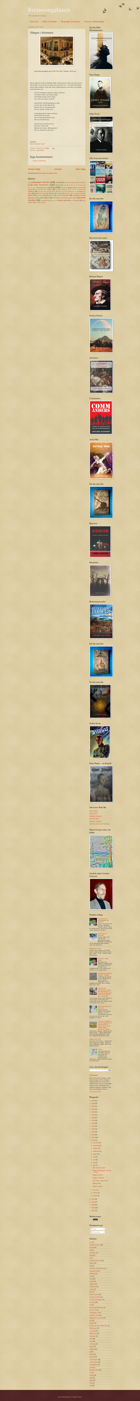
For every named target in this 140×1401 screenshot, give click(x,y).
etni (39, 191)
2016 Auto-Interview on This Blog (99, 824)
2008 (93, 1207)
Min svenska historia (99, 1168)
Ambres (100, 1049)
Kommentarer (96, 1232)
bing (52, 187)
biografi (63, 187)
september (96, 1151)
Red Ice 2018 (93, 811)
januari (95, 1195)
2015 (93, 1132)
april (94, 1165)
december (96, 1142)
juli (94, 1157)
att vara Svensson (39, 185)
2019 (93, 1120)
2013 (93, 1137)
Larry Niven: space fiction (100, 1180)
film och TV (61, 191)
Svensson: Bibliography (94, 21)
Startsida (34, 21)
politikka (41, 198)
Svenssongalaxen (49, 9)
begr (64, 185)
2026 (93, 1100)
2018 (93, 1123)
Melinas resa (50, 195)
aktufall (58, 182)
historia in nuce (93, 1315)
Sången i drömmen (98, 1178)
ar (84, 182)
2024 (93, 1106)
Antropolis (72, 182)
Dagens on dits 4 (98, 1175)
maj (94, 1162)
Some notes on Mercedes (102, 934)
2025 (93, 1103)
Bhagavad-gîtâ (31, 187)
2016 (93, 1129)
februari (95, 1193)
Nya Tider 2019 (93, 818)
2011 (93, 1199)
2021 (93, 1115)
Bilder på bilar (97, 1183)
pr (48, 198)
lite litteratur (92, 1328)
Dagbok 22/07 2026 (95, 1039)
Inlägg (94, 1229)
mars (95, 1190)
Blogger (79, 1397)
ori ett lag (82, 195)
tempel (77, 200)
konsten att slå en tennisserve (72, 193)
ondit (74, 195)
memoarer (59, 195)
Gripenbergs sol (71, 191)
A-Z (29, 182)
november (96, 1145)
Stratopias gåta (62, 200)
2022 (93, 1112)
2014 (93, 1134)
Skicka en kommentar (39, 161)
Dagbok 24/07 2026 (95, 948)
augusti (95, 1154)
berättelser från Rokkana (76, 185)
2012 (93, 1140)
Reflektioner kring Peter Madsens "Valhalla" (105, 974)
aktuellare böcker (40, 182)
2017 (93, 1126)
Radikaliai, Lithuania (95, 816)
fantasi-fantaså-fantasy (49, 191)
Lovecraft (40, 195)
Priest (54, 198)
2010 (93, 1202)
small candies (40, 150)
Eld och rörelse (46, 189)
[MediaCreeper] (93, 1220)
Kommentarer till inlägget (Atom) (47, 173)
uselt (42, 202)
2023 (93, 1109)
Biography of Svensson (70, 21)
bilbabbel (39, 187)
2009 (93, 1205)
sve (72, 200)
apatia (80, 182)
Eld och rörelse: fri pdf (37, 144)
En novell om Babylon (76, 189)
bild (46, 187)
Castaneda (79, 187)
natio (67, 195)
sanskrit (61, 198)
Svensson (95, 1075)
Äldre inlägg (80, 169)
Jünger (59, 193)
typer (31, 202)
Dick (37, 189)
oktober (95, 1148)
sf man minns (72, 198)
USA (37, 202)
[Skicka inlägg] (53, 148)
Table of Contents (49, 21)
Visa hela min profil (95, 1091)
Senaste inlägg (34, 169)
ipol (53, 193)
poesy (33, 198)
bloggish (70, 187)
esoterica (31, 191)
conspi (30, 189)
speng (53, 200)
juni (94, 1159)
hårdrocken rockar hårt (41, 193)
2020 (93, 1117)
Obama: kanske (97, 1186)
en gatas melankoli (61, 189)
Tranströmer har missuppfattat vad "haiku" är (103, 920)
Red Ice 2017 (93, 813)
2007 (93, 1210)
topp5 (83, 200)
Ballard (58, 185)
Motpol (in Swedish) (95, 821)
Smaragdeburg (45, 200)
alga (65, 182)
